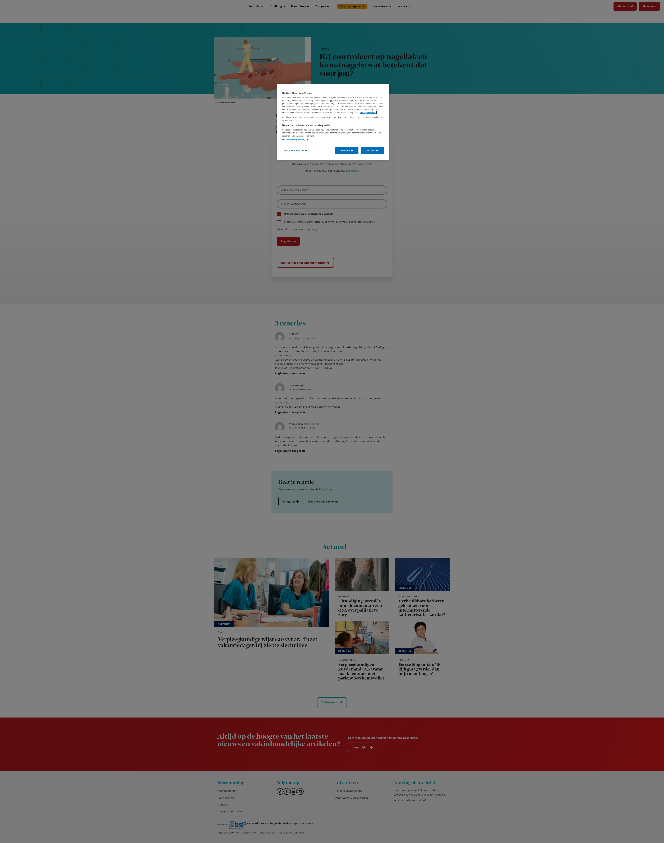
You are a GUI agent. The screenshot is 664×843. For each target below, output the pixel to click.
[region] (333, 122)
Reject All (345, 150)
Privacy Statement (368, 112)
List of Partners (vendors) (294, 139)
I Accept (371, 150)
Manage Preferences (294, 150)
